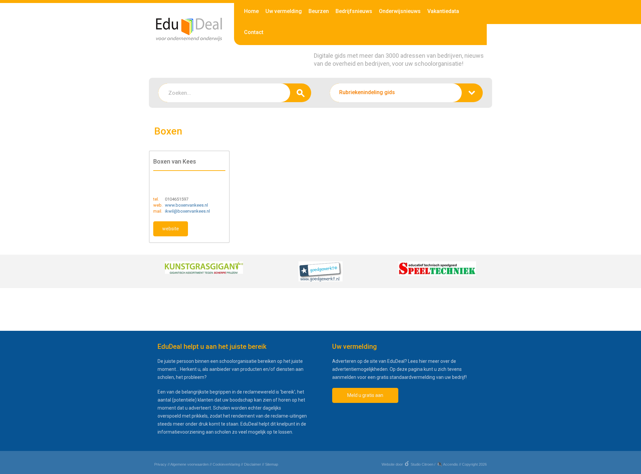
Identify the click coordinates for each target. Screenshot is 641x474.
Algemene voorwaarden (189, 464)
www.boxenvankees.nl (186, 205)
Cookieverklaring (226, 464)
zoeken (300, 92)
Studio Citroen (422, 464)
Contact (253, 32)
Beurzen (318, 11)
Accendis (450, 464)
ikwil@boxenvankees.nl (187, 211)
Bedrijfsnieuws (354, 11)
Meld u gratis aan (365, 395)
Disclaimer (252, 464)
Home (251, 11)
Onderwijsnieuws (400, 11)
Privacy (160, 464)
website (170, 228)
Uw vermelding (283, 11)
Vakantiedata (443, 11)
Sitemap (271, 464)
